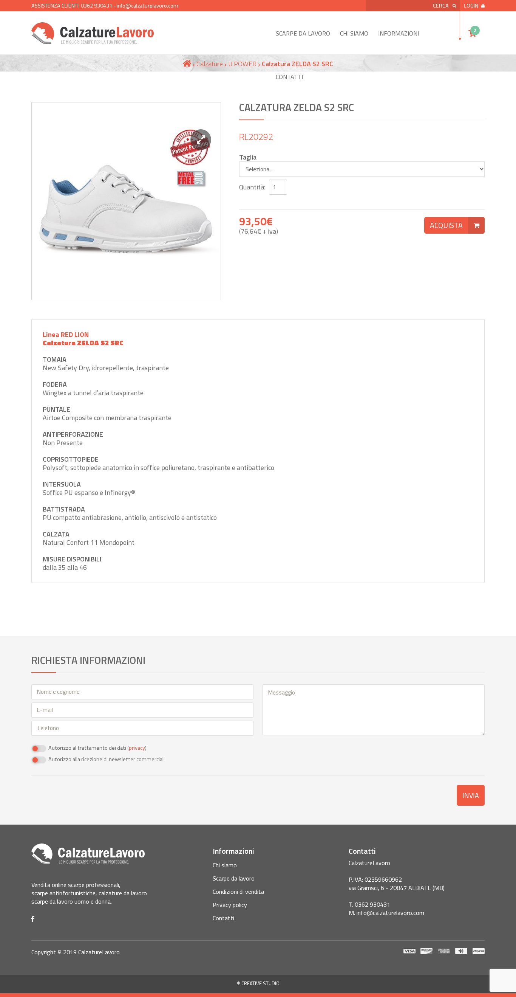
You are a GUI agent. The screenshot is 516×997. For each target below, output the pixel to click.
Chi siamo (354, 33)
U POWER (242, 64)
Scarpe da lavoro (303, 33)
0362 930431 (96, 6)
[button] (200, 139)
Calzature (209, 64)
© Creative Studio (258, 983)
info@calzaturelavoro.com (147, 6)
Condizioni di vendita (238, 891)
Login (471, 6)
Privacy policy (230, 904)
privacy (137, 748)
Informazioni (398, 33)
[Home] (187, 64)
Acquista (446, 225)
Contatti (289, 77)
